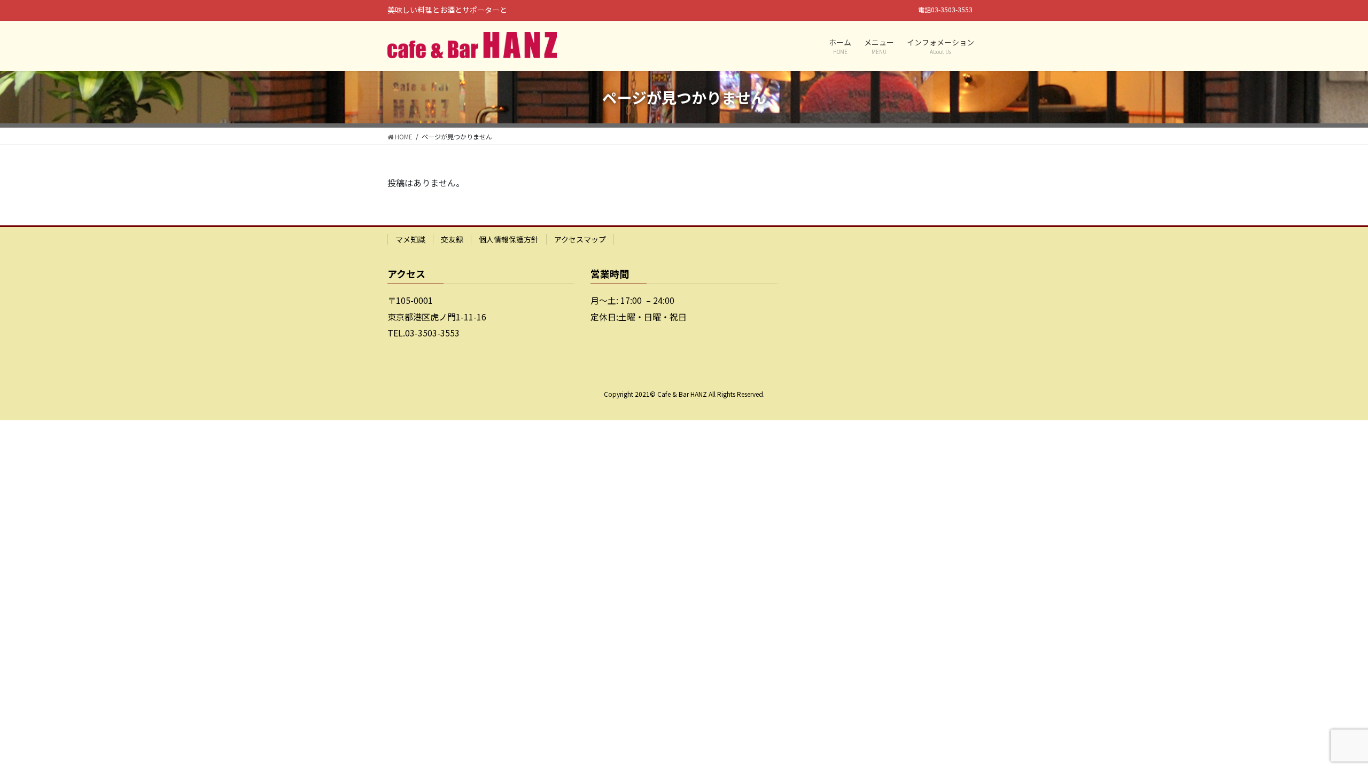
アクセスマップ (580, 239)
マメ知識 (410, 239)
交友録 (452, 239)
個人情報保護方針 (509, 239)
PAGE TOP (1329, 736)
